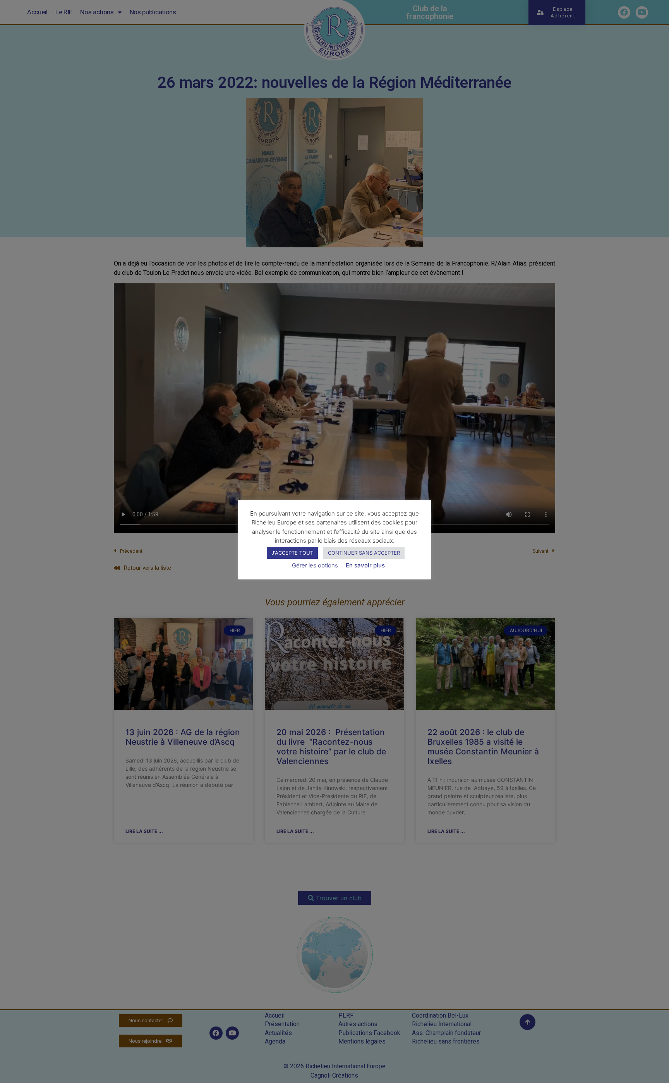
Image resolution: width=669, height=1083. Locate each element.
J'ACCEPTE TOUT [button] (292, 553)
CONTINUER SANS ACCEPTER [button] (364, 553)
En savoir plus (365, 565)
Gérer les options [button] (315, 565)
